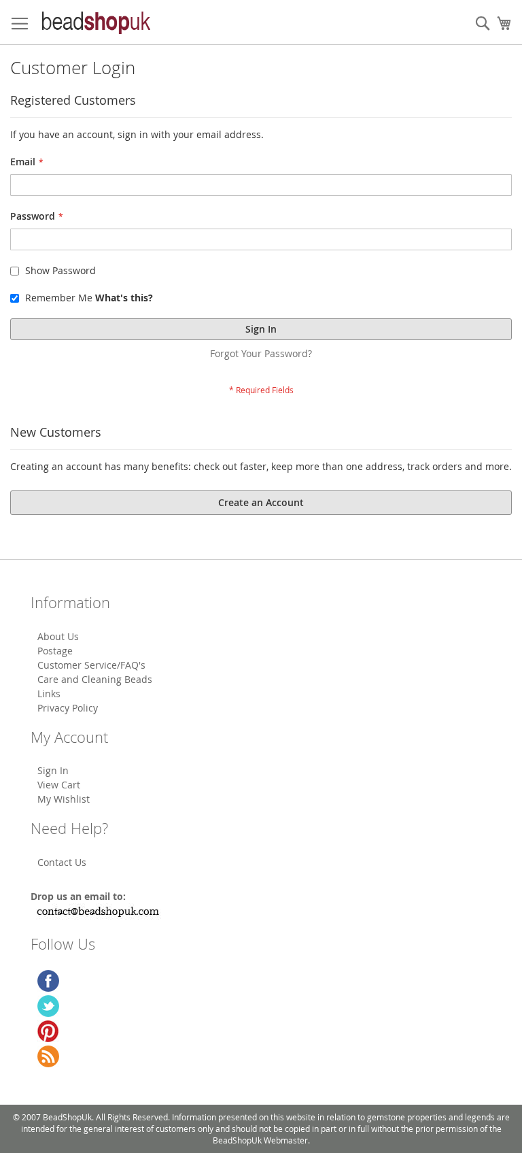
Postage (55, 650)
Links (48, 693)
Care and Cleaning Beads (94, 679)
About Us (58, 636)
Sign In (53, 770)
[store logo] (95, 22)
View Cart (58, 784)
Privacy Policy (67, 707)
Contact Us (61, 862)
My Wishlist (63, 798)
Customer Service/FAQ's (91, 664)
